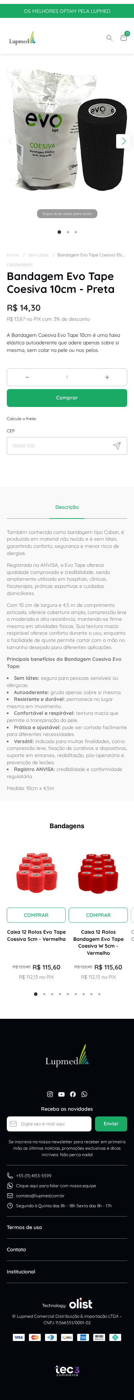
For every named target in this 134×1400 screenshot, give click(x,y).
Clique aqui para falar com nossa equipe (56, 1185)
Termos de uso (24, 1227)
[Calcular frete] (117, 446)
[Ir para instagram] (50, 1094)
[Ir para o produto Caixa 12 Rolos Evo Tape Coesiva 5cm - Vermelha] (36, 871)
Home (16, 254)
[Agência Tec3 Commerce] (67, 1371)
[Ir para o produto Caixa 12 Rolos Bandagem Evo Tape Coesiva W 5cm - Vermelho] (98, 871)
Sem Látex (41, 254)
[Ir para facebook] (73, 1094)
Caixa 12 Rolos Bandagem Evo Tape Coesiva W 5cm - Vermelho (98, 942)
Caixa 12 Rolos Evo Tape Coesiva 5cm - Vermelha (36, 935)
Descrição (67, 507)
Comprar (67, 397)
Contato (16, 1249)
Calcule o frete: (21, 418)
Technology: (54, 1305)
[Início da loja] (22, 38)
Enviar (111, 1123)
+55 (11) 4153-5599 (33, 1175)
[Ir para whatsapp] (84, 1094)
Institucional (21, 1271)
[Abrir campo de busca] (109, 37)
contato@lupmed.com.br (40, 1195)
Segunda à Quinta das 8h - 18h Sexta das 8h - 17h (64, 1205)
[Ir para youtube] (61, 1094)
